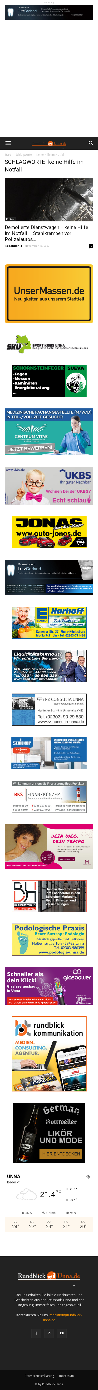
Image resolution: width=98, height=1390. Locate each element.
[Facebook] (36, 1333)
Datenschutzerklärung (39, 1376)
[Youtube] (62, 1333)
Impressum (66, 1376)
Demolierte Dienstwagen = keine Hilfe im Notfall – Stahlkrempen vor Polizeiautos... (46, 233)
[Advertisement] (49, 85)
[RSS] (49, 1333)
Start (8, 155)
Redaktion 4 (13, 245)
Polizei (10, 219)
